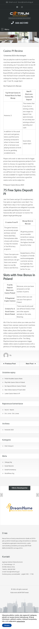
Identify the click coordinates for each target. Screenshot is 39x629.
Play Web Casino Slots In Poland (15, 382)
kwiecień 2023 (9, 430)
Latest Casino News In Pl (12, 393)
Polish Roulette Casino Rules (13, 378)
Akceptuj (6, 625)
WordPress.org (9, 473)
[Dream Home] (19, 507)
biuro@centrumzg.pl (25, 2)
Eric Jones (15, 413)
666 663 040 (21, 23)
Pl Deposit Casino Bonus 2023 (13, 185)
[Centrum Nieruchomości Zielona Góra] (19, 14)
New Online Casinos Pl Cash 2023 (15, 390)
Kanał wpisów (9, 466)
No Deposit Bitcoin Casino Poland (15, 386)
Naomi (12, 410)
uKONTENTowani (23, 592)
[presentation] (1, 495)
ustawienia (21, 621)
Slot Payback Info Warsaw (12, 86)
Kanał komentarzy (10, 469)
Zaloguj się (8, 462)
